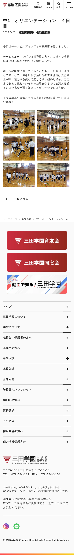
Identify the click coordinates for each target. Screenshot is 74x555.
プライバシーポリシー (26, 491)
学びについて (11, 327)
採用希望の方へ (13, 431)
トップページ (10, 219)
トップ (7, 306)
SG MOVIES (11, 399)
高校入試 (8, 368)
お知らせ (8, 379)
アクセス (48, 7)
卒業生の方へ (11, 347)
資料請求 (38, 7)
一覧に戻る (21, 198)
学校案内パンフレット (17, 389)
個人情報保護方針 (14, 441)
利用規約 (45, 491)
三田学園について (14, 316)
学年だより (26, 32)
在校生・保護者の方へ (17, 337)
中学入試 (8, 358)
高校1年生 (43, 32)
